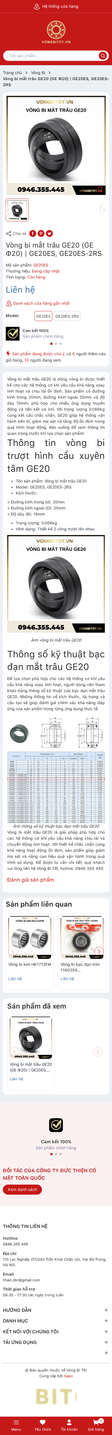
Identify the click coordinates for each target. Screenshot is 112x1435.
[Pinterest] (41, 233)
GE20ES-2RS (67, 316)
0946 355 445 (15, 1244)
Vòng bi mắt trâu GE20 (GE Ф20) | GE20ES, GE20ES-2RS (31, 1067)
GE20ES (43, 316)
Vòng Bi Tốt (47, 868)
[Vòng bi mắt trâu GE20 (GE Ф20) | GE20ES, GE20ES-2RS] (31, 1038)
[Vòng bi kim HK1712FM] (29, 937)
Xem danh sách (22, 1189)
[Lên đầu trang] (105, 1407)
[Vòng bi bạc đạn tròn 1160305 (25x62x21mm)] (82, 937)
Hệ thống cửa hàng (59, 6)
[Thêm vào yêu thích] (100, 189)
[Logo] (56, 1396)
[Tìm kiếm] (103, 56)
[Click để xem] (56, 145)
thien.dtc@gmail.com (21, 1280)
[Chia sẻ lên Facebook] (32, 233)
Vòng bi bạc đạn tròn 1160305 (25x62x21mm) (80, 967)
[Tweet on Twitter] (49, 233)
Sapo (68, 1376)
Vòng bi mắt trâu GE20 (29, 379)
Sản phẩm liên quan (39, 904)
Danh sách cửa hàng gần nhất (41, 303)
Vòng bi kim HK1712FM (29, 964)
